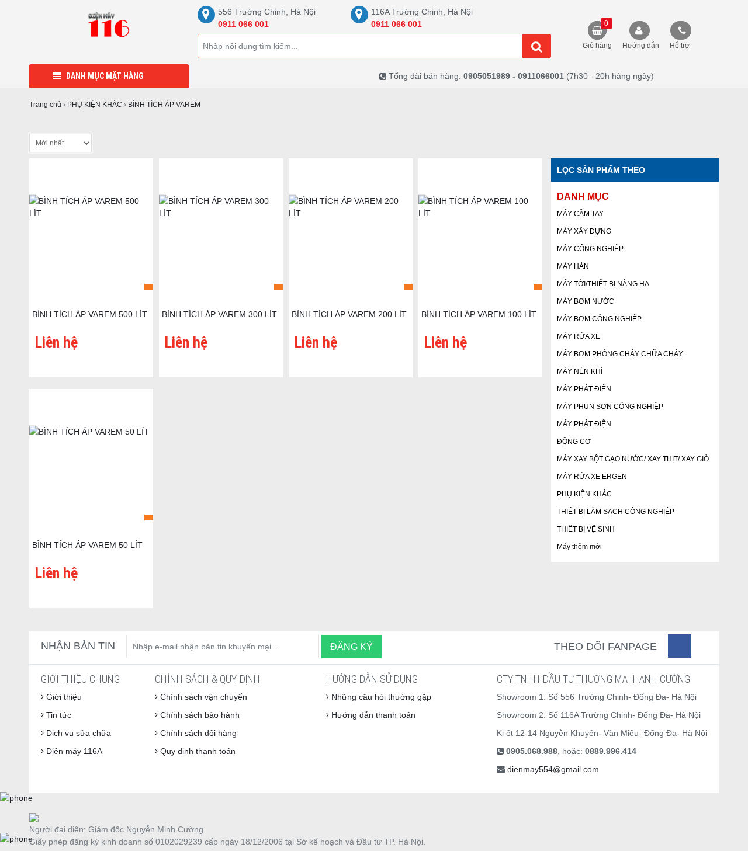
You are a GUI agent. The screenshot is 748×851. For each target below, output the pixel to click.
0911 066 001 (243, 24)
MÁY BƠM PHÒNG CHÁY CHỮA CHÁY (620, 354)
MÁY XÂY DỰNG (584, 231)
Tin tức (57, 715)
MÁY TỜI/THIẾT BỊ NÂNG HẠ (603, 284)
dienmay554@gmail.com (553, 769)
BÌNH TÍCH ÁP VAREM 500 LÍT (89, 314)
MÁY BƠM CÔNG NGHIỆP (599, 319)
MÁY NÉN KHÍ (579, 371)
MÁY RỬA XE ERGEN (592, 477)
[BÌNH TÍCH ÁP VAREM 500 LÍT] (91, 231)
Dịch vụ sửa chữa (77, 733)
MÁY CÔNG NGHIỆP (590, 249)
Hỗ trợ (680, 45)
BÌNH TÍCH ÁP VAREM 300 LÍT (219, 314)
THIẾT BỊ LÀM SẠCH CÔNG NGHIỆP (615, 512)
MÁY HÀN (573, 266)
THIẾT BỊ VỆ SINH (586, 529)
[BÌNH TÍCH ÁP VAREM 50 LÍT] (91, 462)
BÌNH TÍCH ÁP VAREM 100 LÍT (478, 314)
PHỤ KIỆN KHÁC (584, 494)
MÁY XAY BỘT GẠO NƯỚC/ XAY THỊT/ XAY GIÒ (633, 459)
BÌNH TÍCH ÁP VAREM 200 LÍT (349, 314)
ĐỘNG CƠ (574, 441)
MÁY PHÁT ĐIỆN (584, 389)
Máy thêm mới (579, 547)
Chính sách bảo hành (199, 715)
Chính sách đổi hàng (197, 733)
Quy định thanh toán (197, 751)
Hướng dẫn (640, 45)
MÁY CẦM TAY (580, 214)
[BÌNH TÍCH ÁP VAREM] (109, 26)
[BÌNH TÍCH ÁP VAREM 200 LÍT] (351, 231)
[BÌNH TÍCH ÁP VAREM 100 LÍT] (480, 231)
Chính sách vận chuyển (202, 696)
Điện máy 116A (73, 751)
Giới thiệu (63, 696)
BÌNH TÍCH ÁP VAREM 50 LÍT (87, 545)
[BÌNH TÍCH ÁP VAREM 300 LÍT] (221, 231)
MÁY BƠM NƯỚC (585, 301)
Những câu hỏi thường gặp (380, 696)
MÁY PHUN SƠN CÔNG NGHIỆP (610, 406)
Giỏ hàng (597, 34)
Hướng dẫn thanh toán (372, 715)
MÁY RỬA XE (578, 336)
